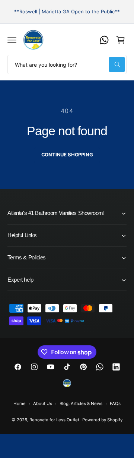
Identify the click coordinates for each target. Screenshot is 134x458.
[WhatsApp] (104, 40)
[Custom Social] (67, 383)
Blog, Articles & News (81, 403)
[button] (12, 40)
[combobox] (67, 64)
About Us (42, 403)
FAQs (115, 403)
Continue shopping (67, 154)
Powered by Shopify (102, 419)
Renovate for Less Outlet (54, 419)
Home (19, 403)
